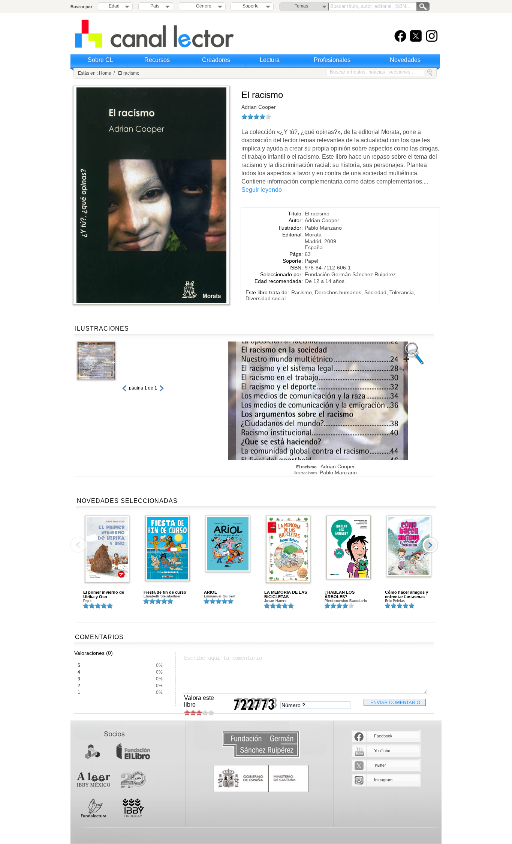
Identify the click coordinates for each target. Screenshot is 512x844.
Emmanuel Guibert (219, 596)
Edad (114, 6)
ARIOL (210, 592)
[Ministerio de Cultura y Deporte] (261, 778)
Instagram (383, 780)
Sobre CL (100, 60)
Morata (313, 235)
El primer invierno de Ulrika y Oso (103, 594)
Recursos (157, 60)
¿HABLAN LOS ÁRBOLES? (340, 594)
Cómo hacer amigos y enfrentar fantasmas (406, 594)
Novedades (405, 60)
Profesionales (332, 60)
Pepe (87, 601)
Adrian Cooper (258, 107)
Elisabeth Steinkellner (162, 596)
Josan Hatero (275, 601)
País (154, 6)
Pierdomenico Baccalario (346, 601)
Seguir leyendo (261, 190)
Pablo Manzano (323, 228)
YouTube (382, 750)
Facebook (383, 736)
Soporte (251, 6)
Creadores (216, 60)
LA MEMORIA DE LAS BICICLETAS (285, 594)
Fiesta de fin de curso (165, 592)
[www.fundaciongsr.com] (261, 745)
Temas (301, 6)
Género (202, 6)
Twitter (380, 765)
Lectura (270, 60)
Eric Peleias (395, 601)
